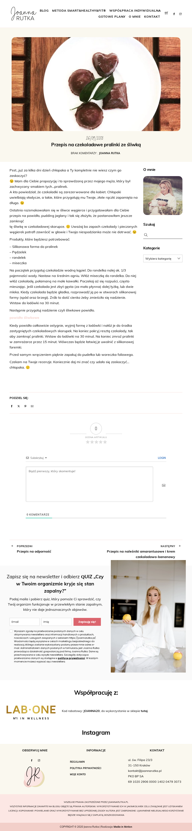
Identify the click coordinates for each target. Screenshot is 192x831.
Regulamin (77, 762)
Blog (44, 10)
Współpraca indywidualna (135, 10)
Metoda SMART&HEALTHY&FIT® (79, 10)
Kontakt (152, 16)
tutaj (144, 711)
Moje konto (78, 774)
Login (161, 458)
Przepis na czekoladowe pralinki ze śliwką (96, 145)
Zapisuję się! (87, 622)
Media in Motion (123, 827)
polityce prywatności (71, 658)
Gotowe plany (111, 16)
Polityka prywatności (85, 768)
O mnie (135, 16)
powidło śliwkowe (24, 318)
